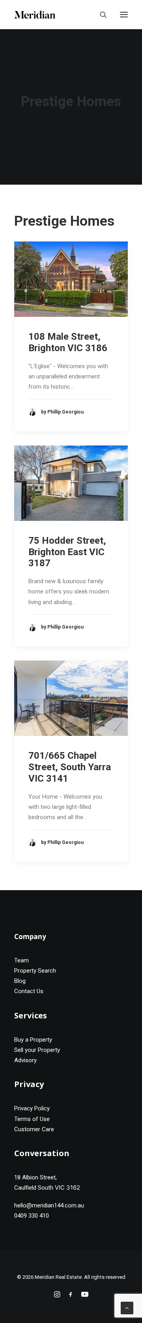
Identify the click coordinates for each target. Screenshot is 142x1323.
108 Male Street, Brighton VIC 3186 (67, 342)
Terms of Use (32, 1119)
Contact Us (28, 991)
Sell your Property (37, 1050)
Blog (20, 980)
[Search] (100, 14)
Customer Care (34, 1129)
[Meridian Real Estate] (34, 15)
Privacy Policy (32, 1108)
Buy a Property (33, 1039)
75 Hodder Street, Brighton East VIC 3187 (67, 552)
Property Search (35, 970)
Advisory (25, 1060)
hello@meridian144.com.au (49, 1205)
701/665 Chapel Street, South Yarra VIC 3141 (69, 767)
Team (21, 960)
